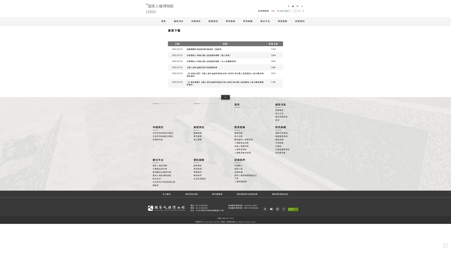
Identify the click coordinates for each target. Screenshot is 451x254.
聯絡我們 (198, 175)
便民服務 (199, 160)
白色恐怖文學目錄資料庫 (164, 182)
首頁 (163, 21)
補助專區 (198, 165)
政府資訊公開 (191, 194)
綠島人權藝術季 (241, 146)
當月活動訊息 (281, 116)
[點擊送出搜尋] (278, 10)
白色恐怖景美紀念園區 (163, 132)
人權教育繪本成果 (242, 152)
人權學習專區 (240, 149)
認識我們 (239, 160)
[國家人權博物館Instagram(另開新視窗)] (297, 6)
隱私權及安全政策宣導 (247, 194)
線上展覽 (198, 139)
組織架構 (238, 172)
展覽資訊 (199, 127)
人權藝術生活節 (241, 142)
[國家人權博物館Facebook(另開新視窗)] (288, 6)
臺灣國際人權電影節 (243, 139)
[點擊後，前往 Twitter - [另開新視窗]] (284, 209)
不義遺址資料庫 (160, 168)
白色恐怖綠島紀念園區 (163, 136)
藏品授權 (279, 139)
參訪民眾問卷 (200, 178)
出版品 (278, 146)
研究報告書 (280, 152)
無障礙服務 (263, 10)
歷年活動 (238, 136)
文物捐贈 (279, 142)
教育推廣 (239, 127)
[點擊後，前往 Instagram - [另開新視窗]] (278, 209)
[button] (225, 97)
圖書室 (156, 185)
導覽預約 (198, 172)
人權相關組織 (240, 181)
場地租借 (198, 168)
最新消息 (178, 21)
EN (273, 10)
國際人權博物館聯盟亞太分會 (245, 177)
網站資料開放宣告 (280, 194)
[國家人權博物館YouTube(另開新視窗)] (292, 6)
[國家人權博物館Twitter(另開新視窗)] (302, 6)
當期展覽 (198, 132)
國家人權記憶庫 (160, 165)
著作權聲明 (217, 194)
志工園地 (167, 194)
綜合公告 (279, 113)
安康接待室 (158, 139)
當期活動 (238, 132)
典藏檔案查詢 (281, 136)
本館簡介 (238, 165)
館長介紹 (238, 168)
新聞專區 (279, 110)
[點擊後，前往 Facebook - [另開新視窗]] (265, 209)
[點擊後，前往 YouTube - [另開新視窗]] (271, 209)
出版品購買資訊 (282, 149)
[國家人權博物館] (164, 9)
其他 (277, 120)
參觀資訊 (158, 127)
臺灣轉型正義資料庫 (162, 172)
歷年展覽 (198, 136)
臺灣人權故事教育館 (162, 175)
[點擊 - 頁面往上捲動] (445, 245)
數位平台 (158, 160)
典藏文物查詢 (281, 132)
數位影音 (157, 178)
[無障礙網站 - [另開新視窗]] (293, 209)
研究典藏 (280, 127)
